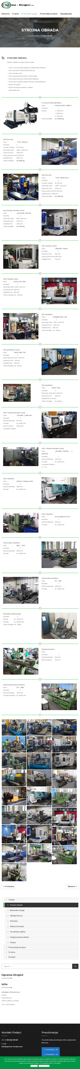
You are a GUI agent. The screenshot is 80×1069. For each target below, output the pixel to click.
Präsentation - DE (52, 1054)
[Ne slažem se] (77, 1063)
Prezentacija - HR (52, 1049)
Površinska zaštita (17, 932)
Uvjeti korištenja (44, 1066)
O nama (11, 952)
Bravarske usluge (17, 910)
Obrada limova (16, 916)
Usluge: (11, 900)
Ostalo (13, 942)
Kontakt (11, 957)
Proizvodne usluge (29, 14)
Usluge (36, 35)
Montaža (14, 921)
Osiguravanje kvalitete (19, 937)
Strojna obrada (16, 905)
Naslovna (5, 14)
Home (30, 35)
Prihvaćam (34, 1066)
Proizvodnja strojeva (17, 947)
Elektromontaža (17, 926)
